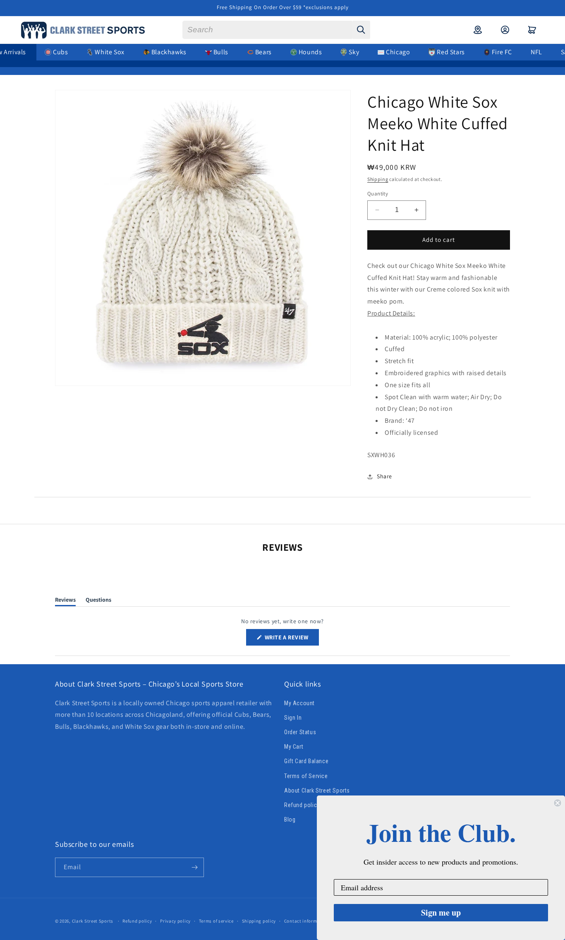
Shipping (377, 179)
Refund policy (302, 805)
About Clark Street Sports (317, 790)
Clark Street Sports (92, 921)
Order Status (300, 732)
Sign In (293, 717)
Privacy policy (175, 921)
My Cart (293, 746)
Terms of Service (306, 776)
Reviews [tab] (65, 601)
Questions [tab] (98, 601)
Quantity (377, 193)
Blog (289, 819)
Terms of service (216, 921)
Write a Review (291, 639)
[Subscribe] (194, 867)
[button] (532, 29)
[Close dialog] (557, 803)
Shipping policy (259, 921)
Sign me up (441, 912)
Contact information (306, 921)
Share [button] (384, 476)
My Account (299, 703)
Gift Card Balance (306, 761)
